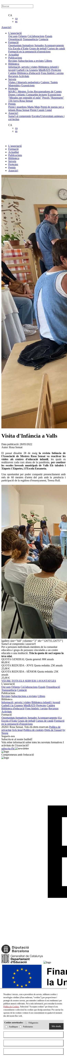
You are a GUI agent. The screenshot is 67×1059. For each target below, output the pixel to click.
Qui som (13, 36)
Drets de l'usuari (53, 730)
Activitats (24, 76)
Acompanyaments (54, 45)
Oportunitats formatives (21, 45)
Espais (48, 36)
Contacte (43, 39)
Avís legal (17, 730)
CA (10, 15)
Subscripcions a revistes (31, 60)
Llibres (48, 60)
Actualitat (13, 152)
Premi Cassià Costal (41, 110)
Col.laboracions (35, 36)
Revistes (12, 60)
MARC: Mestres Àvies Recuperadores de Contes (35, 91)
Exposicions (28, 85)
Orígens (22, 36)
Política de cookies (33, 730)
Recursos (13, 76)
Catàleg (12, 73)
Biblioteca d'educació (28, 73)
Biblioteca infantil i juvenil (45, 702)
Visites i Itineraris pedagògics (24, 82)
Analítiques (13, 1027)
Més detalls (56, 1026)
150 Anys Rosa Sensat (20, 100)
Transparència (30, 39)
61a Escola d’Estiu (18, 48)
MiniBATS (44, 70)
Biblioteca (13, 158)
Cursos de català (56, 48)
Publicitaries (28, 1027)
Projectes (56, 70)
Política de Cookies (11, 1006)
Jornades (39, 45)
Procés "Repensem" (53, 97)
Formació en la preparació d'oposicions (29, 51)
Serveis (12, 161)
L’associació (15, 145)
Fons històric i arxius (52, 73)
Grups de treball (38, 48)
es (16, 21)
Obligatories (33, 1023)
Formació (13, 149)
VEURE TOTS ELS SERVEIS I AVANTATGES (28, 680)
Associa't (6, 27)
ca (16, 18)
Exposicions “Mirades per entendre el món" (34, 96)
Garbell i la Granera (27, 70)
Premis (12, 167)
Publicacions (15, 155)
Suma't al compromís (19, 116)
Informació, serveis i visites (23, 66)
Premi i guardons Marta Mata (24, 106)
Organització (15, 39)
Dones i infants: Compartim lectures (27, 94)
